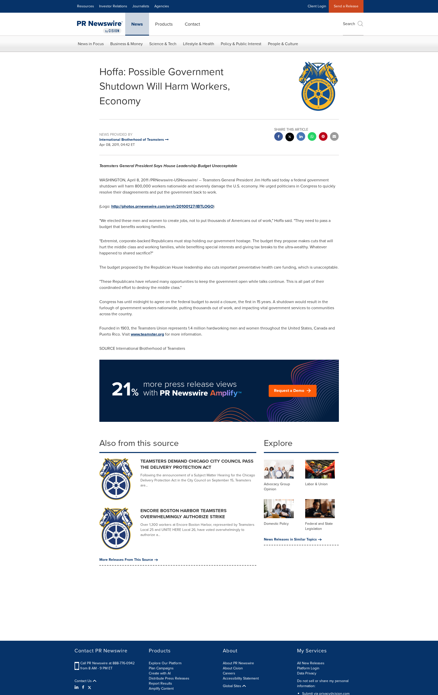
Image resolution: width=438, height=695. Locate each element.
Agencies (161, 6)
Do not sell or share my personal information (323, 683)
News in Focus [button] (91, 44)
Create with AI (160, 673)
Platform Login (308, 668)
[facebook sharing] (278, 137)
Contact (192, 24)
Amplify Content (161, 688)
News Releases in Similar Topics (290, 539)
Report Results (160, 683)
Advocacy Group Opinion (277, 486)
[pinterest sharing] (323, 137)
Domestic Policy (276, 523)
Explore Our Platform (165, 663)
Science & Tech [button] (162, 44)
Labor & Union (316, 484)
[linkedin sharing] (301, 137)
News (137, 24)
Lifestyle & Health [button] (198, 44)
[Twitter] (89, 687)
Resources (85, 6)
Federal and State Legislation (319, 526)
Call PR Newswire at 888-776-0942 (107, 663)
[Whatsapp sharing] (312, 137)
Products (164, 24)
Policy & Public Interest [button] (241, 44)
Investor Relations (113, 6)
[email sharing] (334, 137)
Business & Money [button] (126, 44)
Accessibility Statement (241, 678)
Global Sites (232, 686)
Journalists (140, 6)
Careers (229, 673)
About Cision (233, 668)
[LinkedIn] (77, 687)
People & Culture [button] (283, 44)
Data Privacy (306, 673)
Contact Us (84, 681)
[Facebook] (83, 687)
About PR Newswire (238, 663)
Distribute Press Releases (169, 678)
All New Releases (310, 663)
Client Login (317, 6)
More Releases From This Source (126, 559)
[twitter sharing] (289, 138)
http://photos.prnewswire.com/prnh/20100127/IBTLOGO (162, 206)
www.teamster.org (147, 334)
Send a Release (346, 6)
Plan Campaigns (161, 668)
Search (349, 24)
